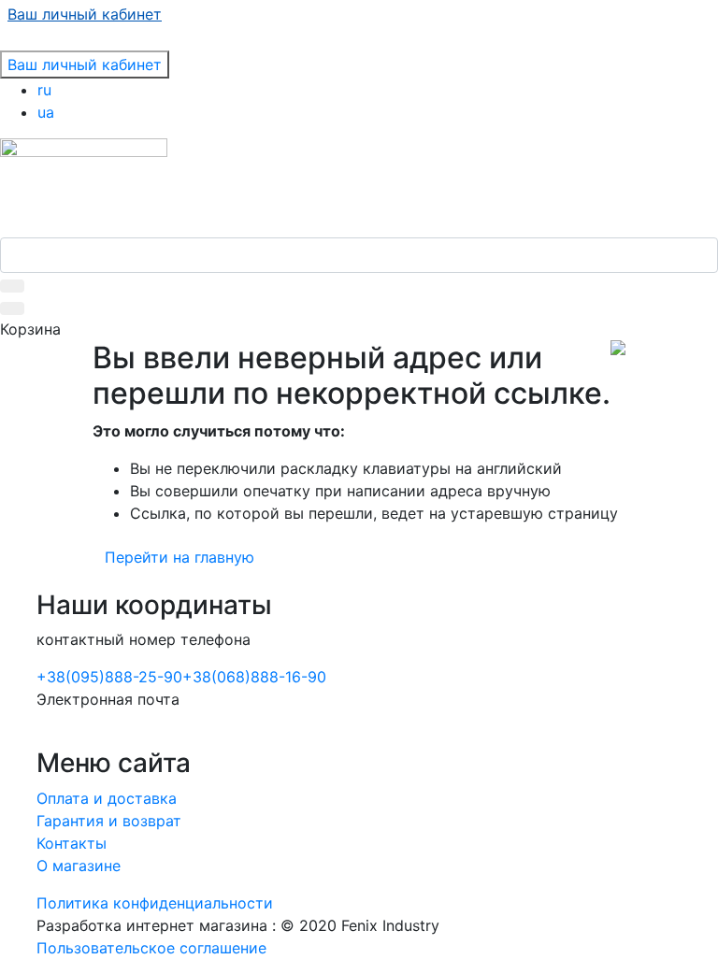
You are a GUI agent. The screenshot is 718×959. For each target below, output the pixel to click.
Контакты (71, 843)
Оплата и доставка (106, 798)
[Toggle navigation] (12, 45)
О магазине (78, 865)
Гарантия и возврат (108, 820)
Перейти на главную (179, 557)
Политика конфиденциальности (154, 903)
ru (44, 89)
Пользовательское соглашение (151, 947)
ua (45, 112)
